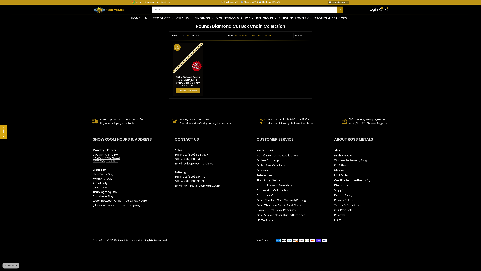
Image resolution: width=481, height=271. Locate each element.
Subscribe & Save (340, 2)
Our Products (343, 210)
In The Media (343, 155)
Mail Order (341, 175)
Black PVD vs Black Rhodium (276, 210)
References (264, 175)
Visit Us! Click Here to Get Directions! (153, 2)
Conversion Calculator (272, 190)
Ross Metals (125, 240)
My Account (265, 150)
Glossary (263, 170)
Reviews (339, 215)
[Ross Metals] (109, 10)
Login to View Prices (188, 90)
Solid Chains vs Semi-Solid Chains (280, 205)
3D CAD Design (267, 220)
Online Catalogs (268, 160)
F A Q (337, 220)
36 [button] (193, 35)
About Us (340, 150)
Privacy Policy (343, 200)
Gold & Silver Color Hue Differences (281, 215)
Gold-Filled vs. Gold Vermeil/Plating (281, 200)
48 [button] (197, 35)
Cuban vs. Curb (267, 195)
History (339, 170)
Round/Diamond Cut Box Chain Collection (253, 35)
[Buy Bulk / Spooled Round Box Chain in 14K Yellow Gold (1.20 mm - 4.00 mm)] (188, 58)
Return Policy (343, 195)
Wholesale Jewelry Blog (350, 160)
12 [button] (183, 35)
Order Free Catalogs (271, 165)
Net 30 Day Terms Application (277, 155)
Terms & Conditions (348, 205)
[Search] (340, 10)
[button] (386, 10)
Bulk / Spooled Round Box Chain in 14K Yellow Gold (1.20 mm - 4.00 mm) (188, 81)
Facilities (340, 165)
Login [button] (373, 9)
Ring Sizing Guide (268, 180)
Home (230, 35)
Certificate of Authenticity (352, 180)
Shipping (340, 190)
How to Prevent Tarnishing (275, 185)
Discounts (341, 185)
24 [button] (188, 35)
